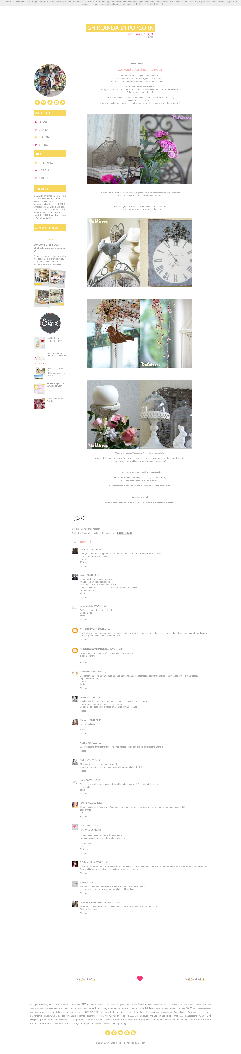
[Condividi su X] (124, 533)
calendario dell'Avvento (166, 1008)
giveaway (48, 1016)
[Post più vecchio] (194, 986)
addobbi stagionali (83, 1008)
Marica (83, 720)
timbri (192, 1020)
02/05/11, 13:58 (94, 549)
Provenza (183, 1005)
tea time (173, 1020)
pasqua (72, 1020)
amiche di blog (98, 533)
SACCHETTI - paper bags (53, 207)
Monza (134, 1005)
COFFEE (71, 1005)
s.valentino (109, 1020)
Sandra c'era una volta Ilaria (93, 902)
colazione (40, 1012)
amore (111, 1008)
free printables (180, 1012)
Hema (97, 1005)
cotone (65, 1012)
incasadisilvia (86, 606)
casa (195, 1008)
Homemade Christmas (109, 1005)
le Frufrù (84, 882)
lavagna (133, 1016)
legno (139, 1016)
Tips (209, 1005)
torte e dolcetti (203, 1019)
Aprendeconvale (87, 629)
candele (181, 1008)
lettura (145, 1016)
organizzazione (190, 1016)
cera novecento (204, 1008)
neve (181, 1016)
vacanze (34, 1023)
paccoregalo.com (49, 1019)
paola (82, 780)
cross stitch (104, 1012)
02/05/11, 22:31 (96, 882)
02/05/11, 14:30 (104, 672)
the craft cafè (183, 1020)
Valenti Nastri (43, 1008)
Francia (90, 1004)
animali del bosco (122, 1008)
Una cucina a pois (88, 672)
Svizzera (198, 1005)
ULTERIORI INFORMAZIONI (145, 4)
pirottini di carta (83, 1020)
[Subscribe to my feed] (63, 105)
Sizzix (191, 1004)
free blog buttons (166, 1012)
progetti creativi (97, 1020)
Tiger (204, 1004)
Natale (142, 1004)
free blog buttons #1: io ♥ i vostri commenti (56, 354)
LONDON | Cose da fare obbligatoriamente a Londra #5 (56, 372)
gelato (195, 1012)
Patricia (83, 803)
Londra (128, 1004)
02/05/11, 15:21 (94, 743)
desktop (114, 1012)
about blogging (67, 1008)
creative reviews (77, 1012)
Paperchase (157, 1005)
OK (162, 4)
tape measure (163, 1020)
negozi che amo (169, 1015)
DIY (83, 1004)
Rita (82, 826)
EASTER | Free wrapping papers (54, 339)
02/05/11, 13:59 (92, 575)
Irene (153, 502)
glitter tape (57, 1016)
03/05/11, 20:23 (114, 902)
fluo (157, 1012)
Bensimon (62, 1004)
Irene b (83, 697)
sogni (153, 1020)
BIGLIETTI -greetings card (45, 196)
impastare (71, 1016)
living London (155, 1016)
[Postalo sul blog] (121, 533)
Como (77, 1005)
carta (188, 1008)
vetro (49, 1023)
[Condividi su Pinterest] (130, 533)
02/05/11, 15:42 (93, 760)
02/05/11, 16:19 (92, 826)
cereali (33, 1012)
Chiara (83, 549)
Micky (83, 760)
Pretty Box (175, 1005)
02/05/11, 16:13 (95, 803)
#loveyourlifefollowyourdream (43, 1004)
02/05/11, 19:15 (103, 862)
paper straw (64, 1020)
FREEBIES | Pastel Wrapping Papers (55, 384)
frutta (190, 1012)
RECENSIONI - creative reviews (51, 215)
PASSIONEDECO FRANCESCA (94, 649)
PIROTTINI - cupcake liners (46, 210)
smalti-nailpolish (142, 1019)
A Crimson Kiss (87, 862)
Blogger (141, 1043)
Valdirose (110, 533)
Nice (150, 1004)
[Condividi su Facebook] (127, 533)
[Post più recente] (85, 986)
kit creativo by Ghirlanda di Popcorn (113, 1016)
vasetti (43, 1023)
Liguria (121, 1005)
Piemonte (166, 1005)
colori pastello (53, 1012)
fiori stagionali (147, 1012)
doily (121, 1012)
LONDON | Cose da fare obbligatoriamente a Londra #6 (49, 248)
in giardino (82, 1016)
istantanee (92, 1016)
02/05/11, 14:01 (101, 606)
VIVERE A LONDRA (42, 218)
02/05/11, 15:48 (93, 780)
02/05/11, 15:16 (94, 697)
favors (136, 1012)
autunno (134, 1008)
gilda (82, 575)
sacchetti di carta (124, 1019)
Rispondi (84, 566)
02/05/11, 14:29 (117, 649)
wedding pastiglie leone (104, 1023)
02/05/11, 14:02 (103, 629)
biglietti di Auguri (147, 1008)
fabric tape (128, 1012)
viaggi (55, 1023)
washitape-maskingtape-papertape (76, 1023)
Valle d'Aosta (54, 1008)
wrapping (119, 1023)
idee (64, 1015)
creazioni (91, 1011)
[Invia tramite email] (118, 533)
